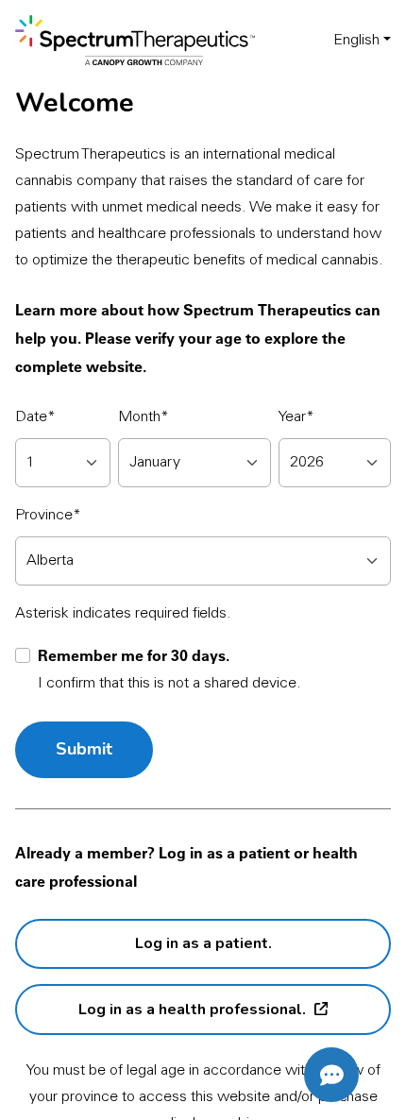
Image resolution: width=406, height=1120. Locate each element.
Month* (143, 417)
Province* (48, 515)
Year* (296, 417)
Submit (84, 749)
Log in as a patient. (203, 943)
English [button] (356, 40)
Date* (35, 417)
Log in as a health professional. (192, 1008)
